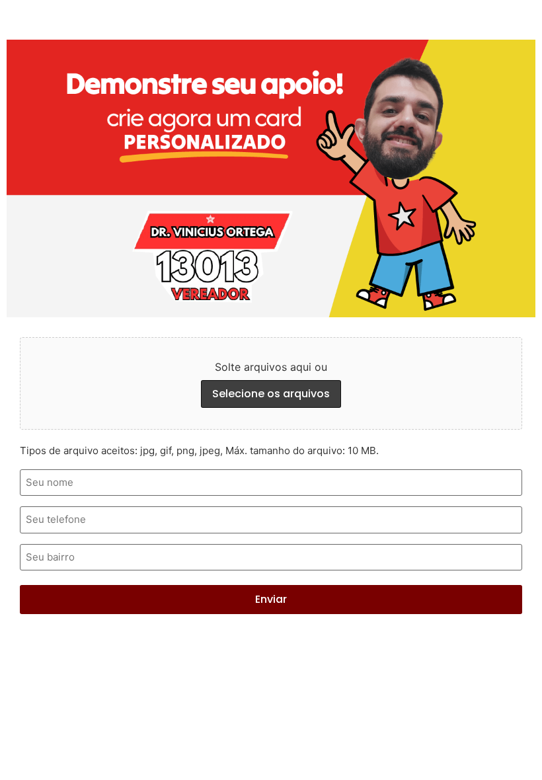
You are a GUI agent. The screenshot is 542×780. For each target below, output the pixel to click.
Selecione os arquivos (271, 393)
